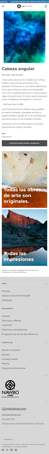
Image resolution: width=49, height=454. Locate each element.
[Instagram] (7, 450)
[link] (24, 143)
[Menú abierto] (5, 6)
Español (8, 439)
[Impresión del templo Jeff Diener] (24, 237)
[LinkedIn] (11, 450)
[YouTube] (16, 450)
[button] (24, 283)
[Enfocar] (24, 37)
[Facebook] (3, 450)
